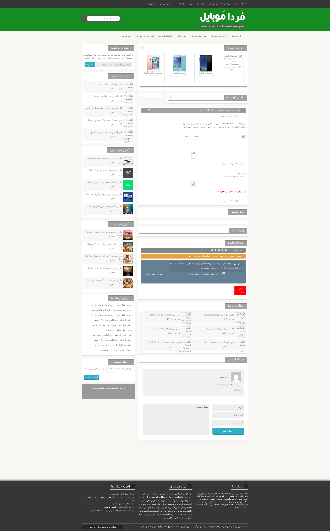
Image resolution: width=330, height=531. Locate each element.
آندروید (170, 507)
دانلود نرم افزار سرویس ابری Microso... (103, 194)
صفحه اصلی (240, 3)
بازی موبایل (236, 36)
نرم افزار (156, 501)
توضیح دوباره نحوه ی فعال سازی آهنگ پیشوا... (111, 310)
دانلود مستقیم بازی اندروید (149, 497)
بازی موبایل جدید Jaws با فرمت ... (164, 328)
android (188, 504)
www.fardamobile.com (233, 176)
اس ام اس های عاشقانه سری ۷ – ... (105, 96)
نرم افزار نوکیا (147, 501)
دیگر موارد (126, 36)
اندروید (181, 518)
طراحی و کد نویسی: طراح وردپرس (102, 527)
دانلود (243, 163)
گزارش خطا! (241, 290)
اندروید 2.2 (155, 494)
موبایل (166, 518)
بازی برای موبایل (157, 504)
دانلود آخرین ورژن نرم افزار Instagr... (105, 206)
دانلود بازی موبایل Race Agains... (219, 314)
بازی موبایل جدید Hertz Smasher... (218, 342)
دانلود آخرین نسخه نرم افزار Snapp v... (104, 182)
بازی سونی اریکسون (230, 116)
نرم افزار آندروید (180, 507)
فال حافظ (181, 3)
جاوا (166, 507)
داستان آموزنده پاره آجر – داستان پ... (114, 350)
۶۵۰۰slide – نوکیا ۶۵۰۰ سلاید (119, 330)
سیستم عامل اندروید (178, 514)
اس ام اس (181, 36)
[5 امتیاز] (212, 250)
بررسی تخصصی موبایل (220, 3)
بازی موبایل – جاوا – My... (110, 84)
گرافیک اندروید (165, 36)
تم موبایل (188, 501)
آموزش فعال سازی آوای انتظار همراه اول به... (111, 305)
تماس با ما (151, 3)
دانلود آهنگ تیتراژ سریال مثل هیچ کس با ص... (111, 325)
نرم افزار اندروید (159, 511)
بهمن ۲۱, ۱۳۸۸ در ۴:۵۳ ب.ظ (229, 384)
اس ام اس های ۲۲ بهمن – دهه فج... (105, 132)
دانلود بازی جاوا (186, 511)
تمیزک (131, 494)
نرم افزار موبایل (218, 36)
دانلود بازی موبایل (163, 514)
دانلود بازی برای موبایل (176, 504)
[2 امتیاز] (222, 250)
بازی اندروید (148, 511)
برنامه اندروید (166, 501)
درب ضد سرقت (128, 510)
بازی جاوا (188, 518)
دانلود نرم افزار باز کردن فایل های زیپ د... (112, 345)
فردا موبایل (159, 507)
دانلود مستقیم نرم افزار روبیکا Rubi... (104, 170)
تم (165, 504)
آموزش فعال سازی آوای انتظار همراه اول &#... (110, 315)
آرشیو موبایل (166, 3)
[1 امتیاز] (225, 250)
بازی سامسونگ (178, 501)
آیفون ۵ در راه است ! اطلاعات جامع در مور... (111, 335)
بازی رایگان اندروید (180, 497)
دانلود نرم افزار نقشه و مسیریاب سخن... (103, 158)
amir (132, 503)
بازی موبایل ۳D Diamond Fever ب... (163, 314)
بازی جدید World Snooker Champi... (163, 342)
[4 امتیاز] (215, 250)
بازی (140, 514)
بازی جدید (147, 504)
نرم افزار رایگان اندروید (182, 494)
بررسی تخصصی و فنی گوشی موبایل (108, 388)
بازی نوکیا (175, 511)
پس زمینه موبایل (199, 36)
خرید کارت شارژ (197, 3)
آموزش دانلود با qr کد (154, 274)
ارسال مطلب (91, 377)
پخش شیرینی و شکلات (125, 497)
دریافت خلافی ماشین (126, 507)
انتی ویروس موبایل (145, 36)
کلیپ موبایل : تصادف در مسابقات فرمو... (103, 108)
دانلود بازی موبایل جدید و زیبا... (220, 328)
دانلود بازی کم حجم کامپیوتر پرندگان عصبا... (112, 320)
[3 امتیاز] (219, 250)
